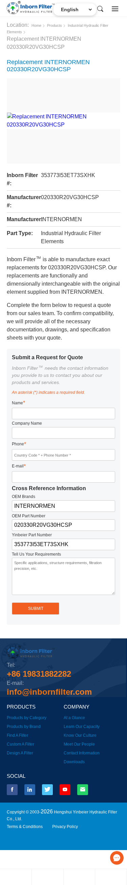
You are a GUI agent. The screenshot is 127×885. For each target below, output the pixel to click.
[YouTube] (65, 789)
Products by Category (26, 717)
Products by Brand (24, 726)
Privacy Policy (65, 826)
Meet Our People (79, 744)
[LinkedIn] (29, 789)
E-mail (19, 466)
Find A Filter (17, 735)
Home (36, 25)
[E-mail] (82, 789)
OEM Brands (23, 496)
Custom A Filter (20, 744)
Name (18, 403)
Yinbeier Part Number (32, 535)
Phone (19, 444)
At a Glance (74, 717)
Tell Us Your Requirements (36, 554)
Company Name (27, 423)
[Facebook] (12, 789)
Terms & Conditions (25, 826)
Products (54, 25)
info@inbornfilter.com (49, 691)
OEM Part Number (28, 516)
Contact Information (82, 753)
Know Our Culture (80, 735)
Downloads (74, 761)
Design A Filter (20, 753)
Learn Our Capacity (82, 726)
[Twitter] (47, 789)
